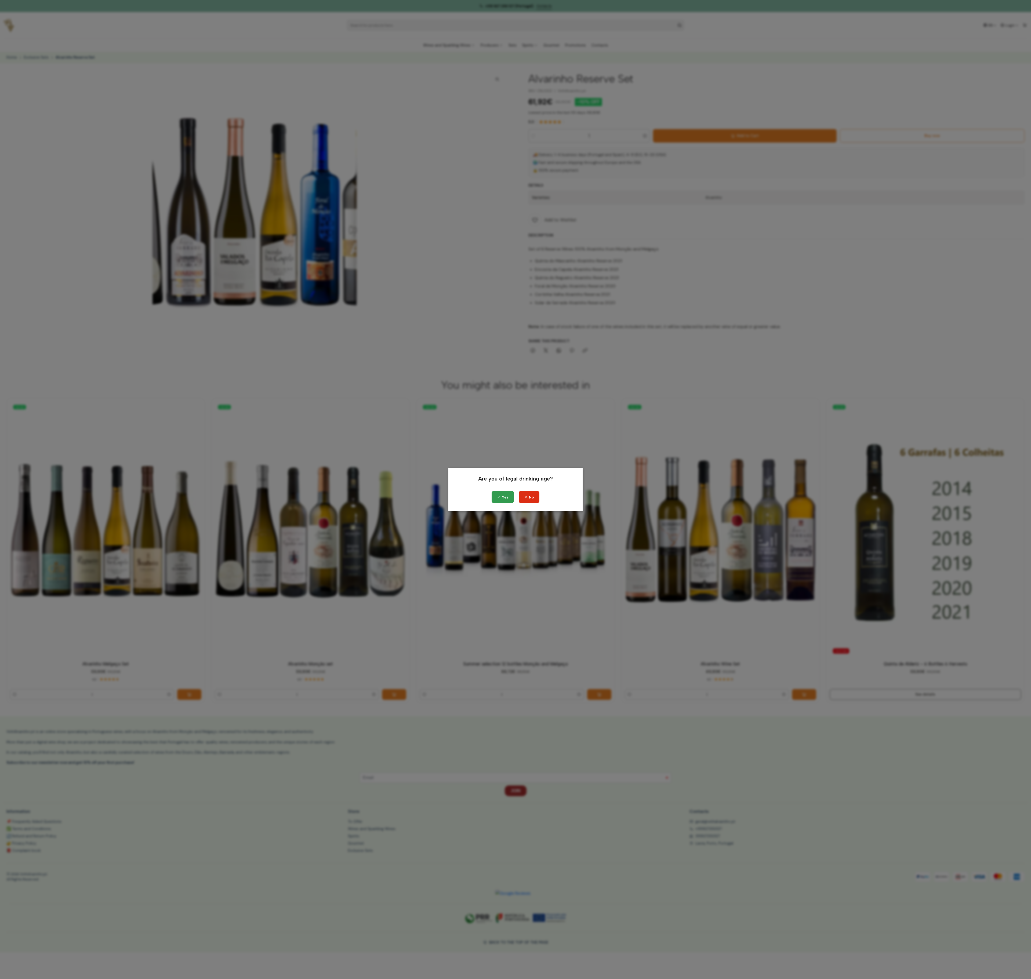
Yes (505, 497)
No (531, 497)
